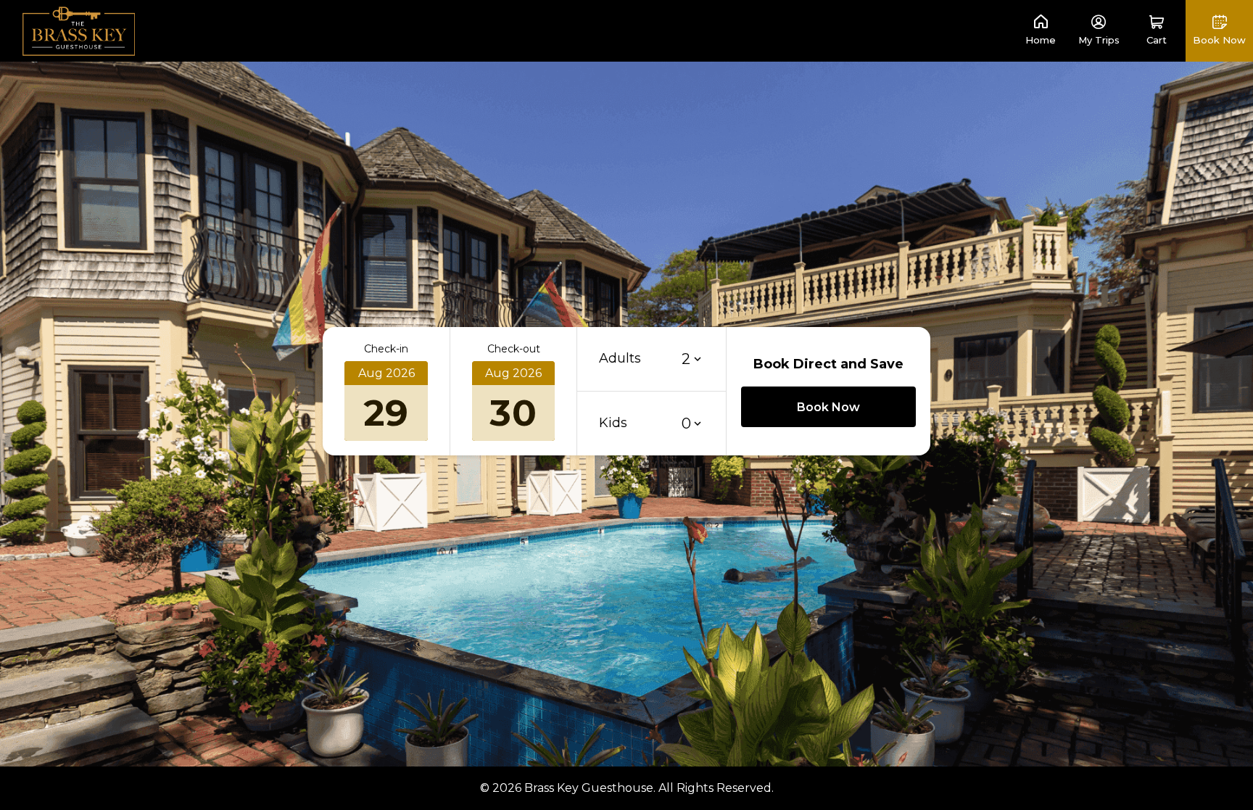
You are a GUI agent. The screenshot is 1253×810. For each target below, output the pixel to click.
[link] (79, 30)
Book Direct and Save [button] (828, 364)
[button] (1157, 31)
